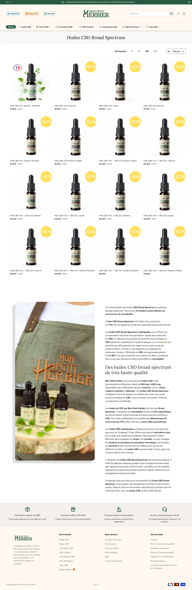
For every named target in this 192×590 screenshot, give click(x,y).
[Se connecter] (178, 13)
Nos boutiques (111, 552)
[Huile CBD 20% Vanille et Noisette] (31, 136)
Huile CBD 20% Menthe (153, 106)
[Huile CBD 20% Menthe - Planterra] (31, 81)
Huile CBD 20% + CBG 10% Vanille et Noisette (119, 270)
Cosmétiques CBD (109, 27)
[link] (27, 537)
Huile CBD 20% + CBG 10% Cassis (69, 215)
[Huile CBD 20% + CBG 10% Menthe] (31, 191)
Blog (107, 556)
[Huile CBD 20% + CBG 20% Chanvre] (31, 246)
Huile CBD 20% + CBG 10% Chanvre (159, 161)
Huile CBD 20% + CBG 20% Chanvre (26, 270)
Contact (154, 540)
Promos (11, 27)
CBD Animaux (88, 27)
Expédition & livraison (160, 548)
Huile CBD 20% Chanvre (64, 106)
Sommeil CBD (14, 13)
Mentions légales (158, 561)
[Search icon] (171, 13)
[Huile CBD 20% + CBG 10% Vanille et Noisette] (120, 246)
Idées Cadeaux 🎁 (67, 569)
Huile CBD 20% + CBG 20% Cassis (158, 215)
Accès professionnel (113, 561)
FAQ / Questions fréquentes (162, 544)
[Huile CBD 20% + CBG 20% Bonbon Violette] (164, 246)
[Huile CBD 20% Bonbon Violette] (75, 136)
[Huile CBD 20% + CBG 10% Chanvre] (164, 136)
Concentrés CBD (65, 27)
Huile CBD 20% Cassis (108, 106)
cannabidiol (161, 342)
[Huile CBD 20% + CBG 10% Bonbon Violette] (120, 136)
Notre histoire (111, 544)
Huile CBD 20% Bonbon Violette (68, 161)
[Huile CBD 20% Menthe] (164, 81)
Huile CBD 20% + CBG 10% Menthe (25, 215)
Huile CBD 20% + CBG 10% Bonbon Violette (118, 161)
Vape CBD (153, 27)
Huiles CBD (26, 27)
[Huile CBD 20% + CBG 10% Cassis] (75, 191)
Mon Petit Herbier (28, 584)
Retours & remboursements (162, 552)
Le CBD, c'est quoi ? (113, 540)
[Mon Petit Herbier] (96, 13)
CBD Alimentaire (132, 27)
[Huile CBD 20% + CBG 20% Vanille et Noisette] (75, 246)
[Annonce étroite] (189, 2)
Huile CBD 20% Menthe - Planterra (25, 106)
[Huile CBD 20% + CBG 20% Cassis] (164, 191)
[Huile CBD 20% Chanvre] (75, 81)
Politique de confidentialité (162, 556)
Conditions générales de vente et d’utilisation (164, 566)
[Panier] (183, 13)
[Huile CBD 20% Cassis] (120, 81)
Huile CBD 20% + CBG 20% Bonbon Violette (162, 270)
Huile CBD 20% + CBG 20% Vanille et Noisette (74, 270)
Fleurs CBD (43, 27)
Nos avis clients (111, 548)
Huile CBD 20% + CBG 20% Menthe (114, 215)
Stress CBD (51, 13)
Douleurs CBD (33, 13)
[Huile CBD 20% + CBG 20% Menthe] (120, 191)
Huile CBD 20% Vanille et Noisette (24, 161)
